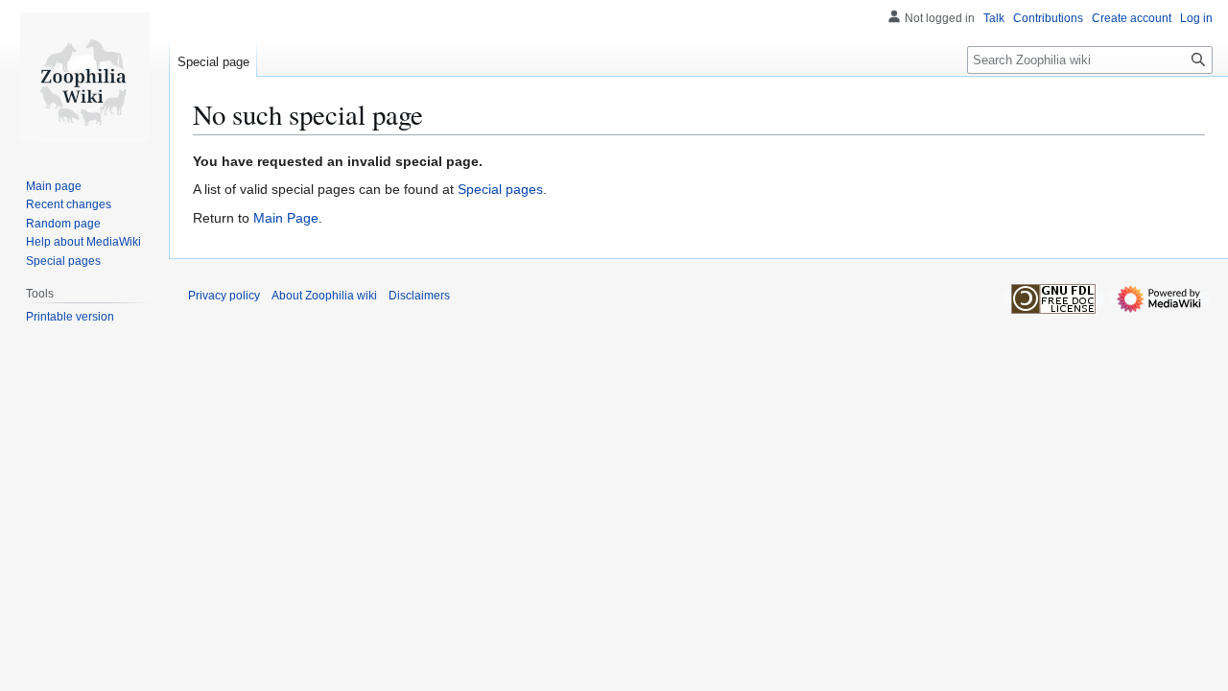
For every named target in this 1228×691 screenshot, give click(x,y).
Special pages (500, 189)
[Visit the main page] (84, 77)
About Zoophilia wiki (324, 295)
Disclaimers (419, 295)
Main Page (286, 218)
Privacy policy (224, 295)
